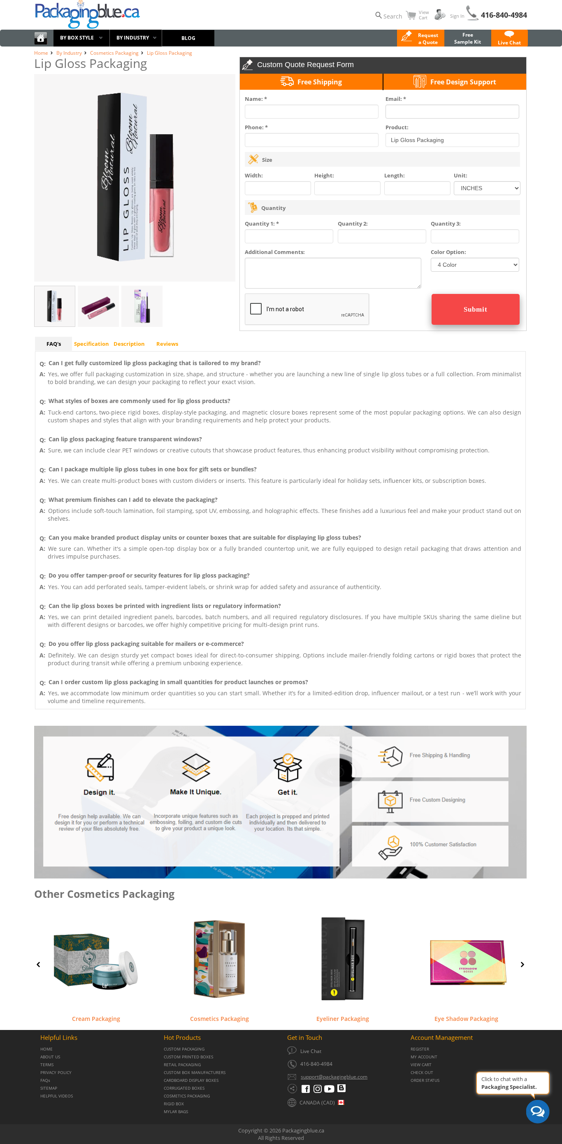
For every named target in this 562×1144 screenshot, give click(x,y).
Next (522, 964)
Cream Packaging (96, 1018)
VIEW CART (421, 1064)
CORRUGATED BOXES (184, 1088)
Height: (324, 175)
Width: (254, 175)
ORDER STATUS (425, 1080)
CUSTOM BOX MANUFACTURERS (194, 1072)
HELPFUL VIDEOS (56, 1096)
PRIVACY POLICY (56, 1072)
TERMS (46, 1064)
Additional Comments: (275, 252)
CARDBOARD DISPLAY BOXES (191, 1080)
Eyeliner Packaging (342, 1018)
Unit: (460, 175)
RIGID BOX (174, 1104)
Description (129, 343)
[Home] (40, 43)
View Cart (424, 15)
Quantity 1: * (262, 223)
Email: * (396, 99)
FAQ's (53, 343)
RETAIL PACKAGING (182, 1064)
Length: (394, 175)
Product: (397, 127)
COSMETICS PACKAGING (187, 1096)
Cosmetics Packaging (219, 1018)
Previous (38, 964)
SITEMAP (48, 1088)
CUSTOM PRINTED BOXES (188, 1057)
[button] (509, 39)
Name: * (256, 99)
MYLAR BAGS (176, 1111)
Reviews (167, 343)
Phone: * (256, 127)
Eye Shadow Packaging (466, 1018)
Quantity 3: (446, 223)
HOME (46, 1049)
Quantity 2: (353, 223)
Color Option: (448, 252)
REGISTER (420, 1049)
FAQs (45, 1080)
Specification (91, 343)
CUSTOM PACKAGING (184, 1049)
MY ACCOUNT (424, 1057)
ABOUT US (50, 1057)
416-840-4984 (504, 15)
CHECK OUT (422, 1072)
